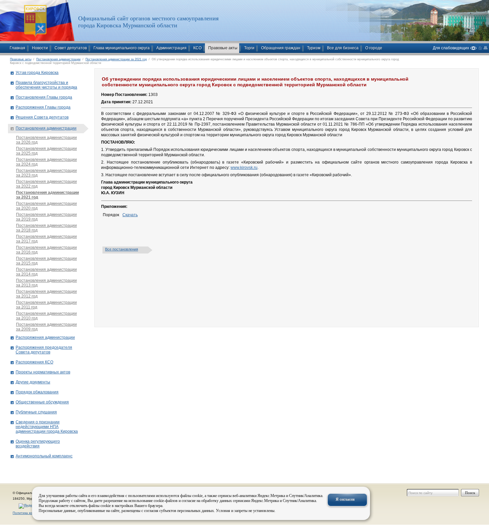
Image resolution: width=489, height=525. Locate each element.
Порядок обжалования (37, 392)
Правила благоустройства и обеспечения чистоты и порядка (46, 85)
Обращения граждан (280, 48)
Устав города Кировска (37, 72)
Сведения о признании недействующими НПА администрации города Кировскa (47, 427)
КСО (197, 48)
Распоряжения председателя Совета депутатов (44, 349)
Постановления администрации (58, 59)
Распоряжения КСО (34, 362)
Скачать (130, 215)
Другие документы (33, 382)
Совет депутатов (71, 48)
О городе (373, 48)
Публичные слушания (36, 412)
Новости (40, 48)
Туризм (313, 48)
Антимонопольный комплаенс (44, 456)
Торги (249, 48)
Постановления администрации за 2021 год (116, 59)
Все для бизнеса (343, 48)
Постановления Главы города (44, 97)
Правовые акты (223, 48)
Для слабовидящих (451, 48)
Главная (17, 48)
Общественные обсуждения (42, 402)
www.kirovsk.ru (244, 167)
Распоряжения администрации (45, 337)
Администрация (171, 48)
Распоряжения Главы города (43, 107)
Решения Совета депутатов (42, 117)
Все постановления (121, 249)
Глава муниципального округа (121, 48)
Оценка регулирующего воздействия (38, 443)
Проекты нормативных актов (43, 372)
